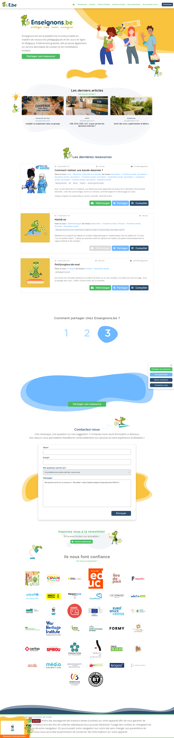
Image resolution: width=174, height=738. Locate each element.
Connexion (167, 4)
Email (46, 458)
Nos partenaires (133, 4)
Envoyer (121, 513)
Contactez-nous (161, 385)
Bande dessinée (61, 183)
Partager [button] (122, 203)
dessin (75, 183)
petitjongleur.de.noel (63, 272)
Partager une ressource (41, 56)
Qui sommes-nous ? (150, 4)
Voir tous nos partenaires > (87, 561)
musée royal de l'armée (96, 183)
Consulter (141, 203)
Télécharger (102, 203)
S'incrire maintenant (82, 542)
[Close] (171, 365)
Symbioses (131, 118)
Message (48, 478)
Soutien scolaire (118, 4)
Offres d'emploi (103, 4)
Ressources (82, 4)
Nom (46, 448)
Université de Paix (43, 118)
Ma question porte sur (54, 468)
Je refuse (36, 721)
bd (70, 183)
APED (87, 118)
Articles (92, 4)
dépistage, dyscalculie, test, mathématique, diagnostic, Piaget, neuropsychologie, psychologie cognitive (90, 230)
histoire (82, 183)
